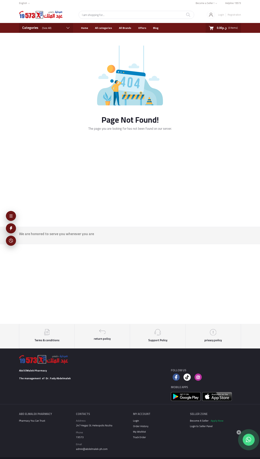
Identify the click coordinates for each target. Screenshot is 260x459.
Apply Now (217, 420)
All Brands (125, 27)
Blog (155, 27)
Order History (140, 426)
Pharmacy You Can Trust (32, 420)
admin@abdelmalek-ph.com (92, 448)
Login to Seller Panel (201, 426)
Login (221, 15)
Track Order (139, 437)
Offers (142, 27)
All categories (103, 27)
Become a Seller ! (205, 3)
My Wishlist (139, 431)
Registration (234, 14)
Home (84, 27)
